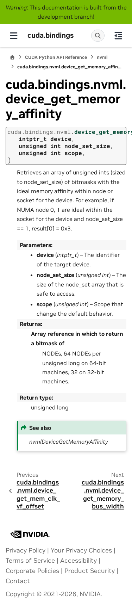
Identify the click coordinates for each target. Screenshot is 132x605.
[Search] (98, 36)
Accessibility (78, 560)
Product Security (89, 571)
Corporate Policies (32, 571)
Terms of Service (30, 560)
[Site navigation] (14, 36)
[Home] (12, 57)
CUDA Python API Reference (56, 57)
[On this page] (118, 36)
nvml (102, 57)
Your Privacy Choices (81, 550)
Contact (18, 581)
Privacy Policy (25, 550)
